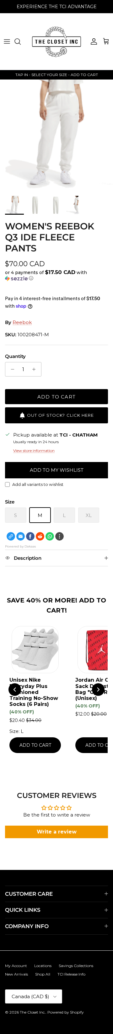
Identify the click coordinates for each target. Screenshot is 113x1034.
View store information (34, 450)
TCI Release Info (71, 974)
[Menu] (7, 41)
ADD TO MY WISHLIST (56, 470)
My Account (16, 965)
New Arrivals (16, 974)
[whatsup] (50, 536)
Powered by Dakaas (20, 546)
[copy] (11, 536)
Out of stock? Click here (60, 415)
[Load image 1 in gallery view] (56, 136)
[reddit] (40, 536)
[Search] (21, 41)
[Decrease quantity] (10, 369)
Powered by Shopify (65, 1012)
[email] (20, 536)
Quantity (15, 356)
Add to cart (56, 397)
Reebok (22, 322)
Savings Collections (76, 965)
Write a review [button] (57, 832)
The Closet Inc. (33, 1012)
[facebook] (30, 536)
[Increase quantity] (35, 369)
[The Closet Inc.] (56, 41)
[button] (56, 275)
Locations (42, 965)
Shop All (42, 974)
